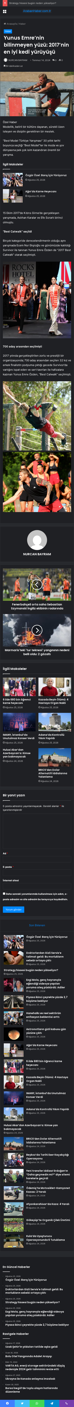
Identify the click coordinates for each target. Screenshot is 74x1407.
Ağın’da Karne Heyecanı (40, 191)
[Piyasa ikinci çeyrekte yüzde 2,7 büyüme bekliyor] (14, 1002)
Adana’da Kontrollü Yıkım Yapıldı (51, 736)
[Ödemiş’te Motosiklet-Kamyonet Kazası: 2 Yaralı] (14, 1193)
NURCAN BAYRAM (17, 60)
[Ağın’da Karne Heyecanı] (13, 196)
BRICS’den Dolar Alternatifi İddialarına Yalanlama (52, 773)
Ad (5, 853)
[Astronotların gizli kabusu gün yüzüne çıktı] (14, 1034)
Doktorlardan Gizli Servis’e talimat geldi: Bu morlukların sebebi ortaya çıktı (45, 956)
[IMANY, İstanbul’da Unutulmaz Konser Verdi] (19, 722)
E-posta (8, 866)
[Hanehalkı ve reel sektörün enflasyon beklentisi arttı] (14, 1018)
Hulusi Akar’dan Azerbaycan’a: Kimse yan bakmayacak (17, 753)
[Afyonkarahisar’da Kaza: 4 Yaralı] (14, 1209)
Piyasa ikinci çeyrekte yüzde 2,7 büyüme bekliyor (47, 999)
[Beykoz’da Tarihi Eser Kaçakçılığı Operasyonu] (14, 1159)
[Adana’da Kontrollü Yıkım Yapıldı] (54, 722)
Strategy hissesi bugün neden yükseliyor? (32, 3)
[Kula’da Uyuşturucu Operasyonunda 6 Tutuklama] (14, 1241)
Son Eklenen (37, 925)
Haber (22, 23)
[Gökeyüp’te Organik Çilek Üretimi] (14, 1225)
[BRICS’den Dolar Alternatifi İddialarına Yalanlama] (54, 757)
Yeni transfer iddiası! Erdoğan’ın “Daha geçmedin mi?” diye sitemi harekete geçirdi (48, 1174)
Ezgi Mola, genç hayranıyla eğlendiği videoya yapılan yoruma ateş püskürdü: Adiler (45, 983)
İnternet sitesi (11, 880)
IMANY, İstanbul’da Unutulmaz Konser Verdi (18, 736)
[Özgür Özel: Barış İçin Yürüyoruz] (13, 179)
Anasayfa (11, 23)
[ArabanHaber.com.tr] (37, 11)
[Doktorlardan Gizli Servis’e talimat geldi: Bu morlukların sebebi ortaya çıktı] (14, 958)
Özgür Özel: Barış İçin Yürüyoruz (46, 175)
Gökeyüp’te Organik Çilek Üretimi (48, 1220)
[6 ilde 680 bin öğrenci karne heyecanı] (19, 687)
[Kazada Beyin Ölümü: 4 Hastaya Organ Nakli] (54, 687)
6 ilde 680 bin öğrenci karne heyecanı (17, 701)
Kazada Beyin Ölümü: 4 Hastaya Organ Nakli (53, 701)
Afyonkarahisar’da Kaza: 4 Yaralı (47, 1204)
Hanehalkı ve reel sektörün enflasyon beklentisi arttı (43, 1015)
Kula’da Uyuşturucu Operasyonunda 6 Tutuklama (45, 1238)
